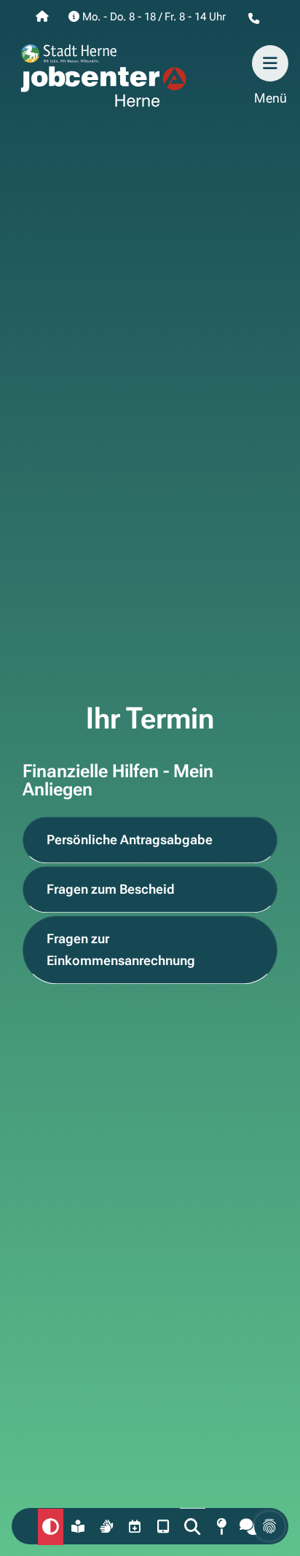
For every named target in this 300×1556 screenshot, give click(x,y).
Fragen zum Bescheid (111, 889)
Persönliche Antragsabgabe (130, 840)
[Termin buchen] (135, 1526)
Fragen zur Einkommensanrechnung (121, 950)
